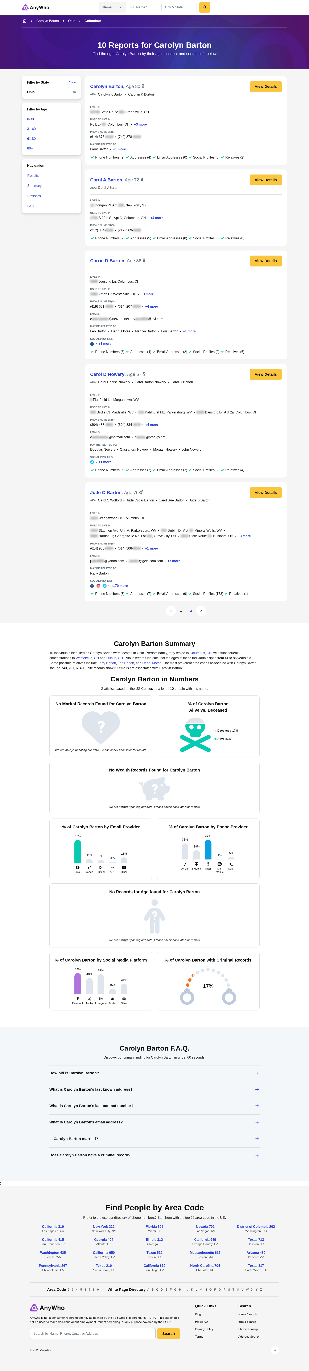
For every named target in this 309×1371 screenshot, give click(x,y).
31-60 (31, 129)
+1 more (119, 149)
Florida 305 (154, 1226)
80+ (30, 148)
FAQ (30, 206)
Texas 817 (256, 1265)
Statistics (34, 196)
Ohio (71, 21)
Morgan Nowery (165, 449)
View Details (266, 86)
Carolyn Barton (47, 21)
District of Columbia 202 (256, 1226)
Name (107, 7)
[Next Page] (201, 611)
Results (33, 175)
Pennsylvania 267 (53, 1265)
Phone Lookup (248, 1329)
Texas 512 (154, 1252)
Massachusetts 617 (205, 1252)
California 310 (53, 1226)
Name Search (247, 1314)
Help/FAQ (201, 1321)
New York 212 (104, 1226)
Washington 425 (53, 1252)
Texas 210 (104, 1265)
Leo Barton (98, 331)
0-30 (30, 119)
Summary (34, 186)
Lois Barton (169, 331)
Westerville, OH (87, 658)
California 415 (53, 1239)
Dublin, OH (114, 658)
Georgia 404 (103, 1239)
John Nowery (191, 449)
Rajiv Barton (99, 573)
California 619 (154, 1265)
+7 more (174, 561)
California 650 (104, 1252)
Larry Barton (99, 149)
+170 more (119, 586)
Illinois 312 (154, 1239)
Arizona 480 (256, 1252)
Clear (72, 82)
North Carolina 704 (205, 1265)
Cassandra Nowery (134, 449)
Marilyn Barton (146, 331)
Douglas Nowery (102, 449)
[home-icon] (24, 21)
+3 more (140, 124)
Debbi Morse (120, 331)
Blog (198, 1314)
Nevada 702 (205, 1226)
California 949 (205, 1239)
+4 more (157, 218)
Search (168, 1334)
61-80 (31, 138)
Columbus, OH (201, 653)
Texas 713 (256, 1239)
